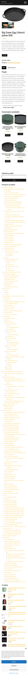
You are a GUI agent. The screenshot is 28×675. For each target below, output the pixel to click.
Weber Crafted (9, 224)
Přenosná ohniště (12, 261)
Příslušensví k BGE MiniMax (11, 519)
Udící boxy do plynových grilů (11, 493)
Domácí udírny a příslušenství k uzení (11, 272)
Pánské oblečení (8, 406)
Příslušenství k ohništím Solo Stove (14, 567)
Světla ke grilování (10, 436)
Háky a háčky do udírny (11, 277)
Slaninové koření (8, 312)
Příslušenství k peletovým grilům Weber (15, 233)
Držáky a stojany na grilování (11, 440)
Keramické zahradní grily (10, 548)
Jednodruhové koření (14, 327)
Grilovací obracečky (10, 445)
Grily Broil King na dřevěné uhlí (13, 541)
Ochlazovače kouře (10, 279)
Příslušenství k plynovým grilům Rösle (13, 517)
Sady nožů (8, 473)
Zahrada (6, 257)
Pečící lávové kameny (10, 478)
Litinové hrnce (9, 384)
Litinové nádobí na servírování (13, 393)
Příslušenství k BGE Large (10, 500)
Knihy (7, 292)
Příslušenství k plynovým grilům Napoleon (14, 515)
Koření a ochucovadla (11, 323)
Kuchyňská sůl (11, 329)
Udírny (9, 263)
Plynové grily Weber (9, 240)
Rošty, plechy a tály (9, 484)
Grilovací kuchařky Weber (12, 198)
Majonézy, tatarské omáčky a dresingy (15, 357)
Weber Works (9, 228)
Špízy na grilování (9, 491)
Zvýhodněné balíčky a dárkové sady (14, 523)
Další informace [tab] (12, 67)
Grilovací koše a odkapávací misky (14, 196)
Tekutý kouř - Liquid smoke (11, 314)
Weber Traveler (9, 242)
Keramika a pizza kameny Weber (13, 204)
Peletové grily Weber (9, 231)
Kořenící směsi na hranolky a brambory (14, 311)
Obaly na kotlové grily (11, 476)
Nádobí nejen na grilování (9, 377)
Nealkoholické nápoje (9, 318)
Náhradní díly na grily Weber (11, 229)
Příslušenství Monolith (11, 563)
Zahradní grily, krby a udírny (12, 259)
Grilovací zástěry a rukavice (11, 462)
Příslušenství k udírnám (10, 274)
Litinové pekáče (11, 392)
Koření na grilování (9, 305)
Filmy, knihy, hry (6, 288)
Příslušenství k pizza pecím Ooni (13, 570)
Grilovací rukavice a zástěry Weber (14, 202)
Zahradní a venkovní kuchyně (10, 535)
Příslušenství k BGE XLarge (11, 506)
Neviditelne (7, 499)
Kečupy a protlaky (12, 362)
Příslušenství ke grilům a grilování (11, 425)
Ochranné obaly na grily (10, 475)
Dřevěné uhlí (9, 421)
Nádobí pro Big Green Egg (13, 62)
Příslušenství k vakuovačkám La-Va (13, 530)
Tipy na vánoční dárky (10, 521)
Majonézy (10, 358)
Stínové (5, 495)
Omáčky (9, 364)
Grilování (16, 673)
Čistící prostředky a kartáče (12, 193)
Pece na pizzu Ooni (9, 569)
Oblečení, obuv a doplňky (9, 405)
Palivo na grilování (7, 410)
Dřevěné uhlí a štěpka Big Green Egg (16, 554)
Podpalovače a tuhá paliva (12, 252)
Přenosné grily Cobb (10, 574)
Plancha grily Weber (9, 239)
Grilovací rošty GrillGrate (11, 488)
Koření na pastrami (10, 307)
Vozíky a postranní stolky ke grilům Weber (15, 222)
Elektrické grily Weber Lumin (12, 246)
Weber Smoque (9, 237)
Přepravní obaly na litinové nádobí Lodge (15, 401)
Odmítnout (14, 665)
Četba (6, 290)
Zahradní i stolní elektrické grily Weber (13, 244)
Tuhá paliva (10, 253)
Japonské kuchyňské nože (12, 469)
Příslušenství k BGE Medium (11, 502)
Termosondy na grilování (11, 456)
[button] (26, 648)
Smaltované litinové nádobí (12, 403)
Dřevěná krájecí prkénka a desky (12, 438)
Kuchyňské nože (10, 471)
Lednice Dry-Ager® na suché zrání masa (12, 371)
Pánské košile (9, 408)
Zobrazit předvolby (14, 669)
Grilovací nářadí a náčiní (10, 441)
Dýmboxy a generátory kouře (12, 275)
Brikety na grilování (10, 419)
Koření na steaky (10, 309)
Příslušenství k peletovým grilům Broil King (14, 508)
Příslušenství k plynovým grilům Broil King (14, 513)
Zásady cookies (11, 673)
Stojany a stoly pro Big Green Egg (15, 561)
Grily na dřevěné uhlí (9, 539)
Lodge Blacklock (9, 395)
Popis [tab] (4, 67)
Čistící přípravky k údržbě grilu (11, 430)
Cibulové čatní (8, 299)
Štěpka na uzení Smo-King (12, 287)
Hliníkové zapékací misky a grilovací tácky (15, 434)
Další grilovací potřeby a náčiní (12, 432)
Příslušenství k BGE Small (10, 504)
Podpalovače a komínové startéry (12, 423)
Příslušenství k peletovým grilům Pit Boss (14, 510)
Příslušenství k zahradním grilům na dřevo (15, 582)
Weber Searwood (10, 235)
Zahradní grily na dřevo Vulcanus (12, 580)
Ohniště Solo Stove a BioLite (11, 565)
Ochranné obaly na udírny (12, 281)
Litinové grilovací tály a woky (12, 489)
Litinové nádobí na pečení (12, 390)
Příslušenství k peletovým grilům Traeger (14, 511)
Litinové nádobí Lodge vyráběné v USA (13, 379)
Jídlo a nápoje (6, 316)
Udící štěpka (7, 285)
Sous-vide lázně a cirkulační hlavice (13, 534)
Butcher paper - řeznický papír (11, 427)
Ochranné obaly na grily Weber (13, 205)
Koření (9, 325)
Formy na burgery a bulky (10, 497)
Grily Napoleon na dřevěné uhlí (13, 543)
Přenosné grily (8, 572)
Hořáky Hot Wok (8, 547)
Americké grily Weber (8, 187)
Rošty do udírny (9, 283)
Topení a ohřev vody (9, 250)
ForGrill (3, 2)
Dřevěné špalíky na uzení (12, 416)
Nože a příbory (8, 464)
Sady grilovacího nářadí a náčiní (13, 451)
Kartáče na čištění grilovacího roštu (14, 447)
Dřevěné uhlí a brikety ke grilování (12, 417)
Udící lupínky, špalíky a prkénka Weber (14, 220)
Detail (4, 55)
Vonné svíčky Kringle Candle (11, 524)
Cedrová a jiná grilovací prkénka (12, 429)
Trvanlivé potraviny (9, 322)
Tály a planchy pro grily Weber (13, 215)
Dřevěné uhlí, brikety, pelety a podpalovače (16, 194)
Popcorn (9, 370)
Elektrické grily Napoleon (11, 578)
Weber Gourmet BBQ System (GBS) (14, 226)
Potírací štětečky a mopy (12, 449)
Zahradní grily (11, 264)
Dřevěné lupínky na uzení (12, 414)
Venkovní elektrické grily (10, 576)
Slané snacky (9, 368)
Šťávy (7, 320)
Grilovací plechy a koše (11, 486)
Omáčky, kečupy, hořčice (11, 360)
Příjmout (14, 661)
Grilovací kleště (9, 443)
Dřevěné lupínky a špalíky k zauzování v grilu (15, 412)
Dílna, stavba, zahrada (8, 248)
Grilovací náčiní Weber (11, 200)
